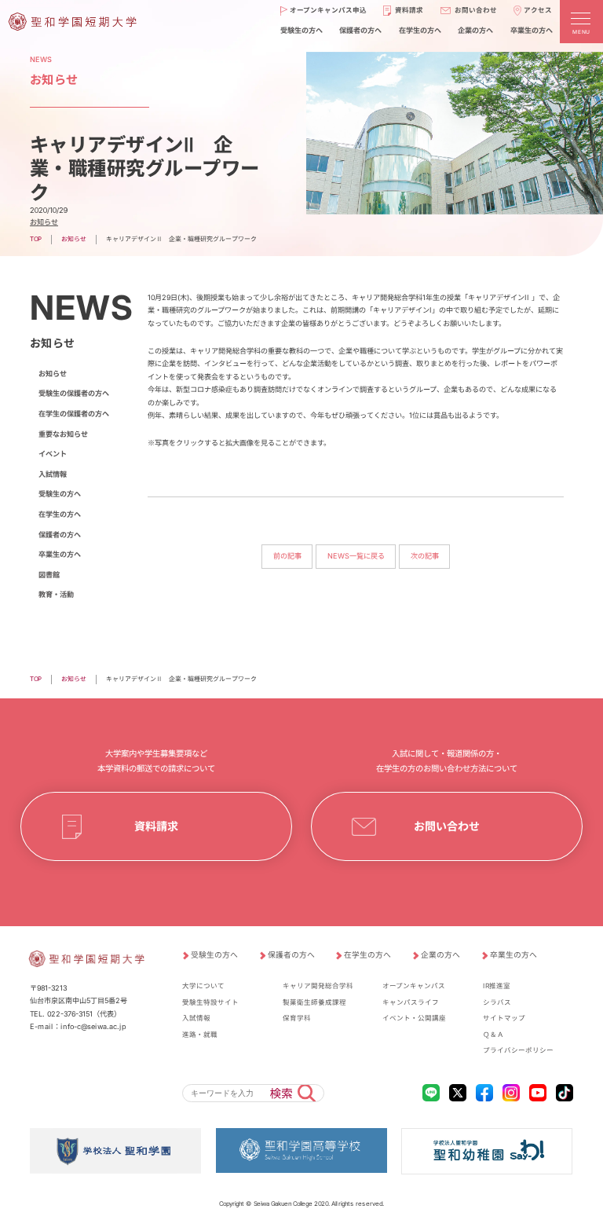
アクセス (538, 10)
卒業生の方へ (531, 30)
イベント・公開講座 (414, 1018)
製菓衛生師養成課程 (314, 1002)
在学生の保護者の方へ (73, 413)
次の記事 (425, 556)
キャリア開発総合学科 (318, 986)
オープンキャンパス (413, 986)
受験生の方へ (301, 30)
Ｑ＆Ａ (493, 1035)
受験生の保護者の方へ (73, 393)
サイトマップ (504, 1018)
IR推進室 (496, 986)
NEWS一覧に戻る (356, 556)
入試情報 (52, 474)
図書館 (49, 574)
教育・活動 (56, 594)
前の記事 (286, 556)
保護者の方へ (360, 30)
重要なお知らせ (63, 434)
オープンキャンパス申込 (328, 10)
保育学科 (297, 1018)
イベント (52, 453)
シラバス (497, 1002)
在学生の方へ (420, 30)
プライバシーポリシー (518, 1050)
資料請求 (409, 10)
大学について (203, 986)
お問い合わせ (476, 10)
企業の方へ (475, 30)
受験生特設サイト (210, 1002)
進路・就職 (199, 1035)
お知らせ (44, 222)
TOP (36, 239)
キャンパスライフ (410, 1002)
